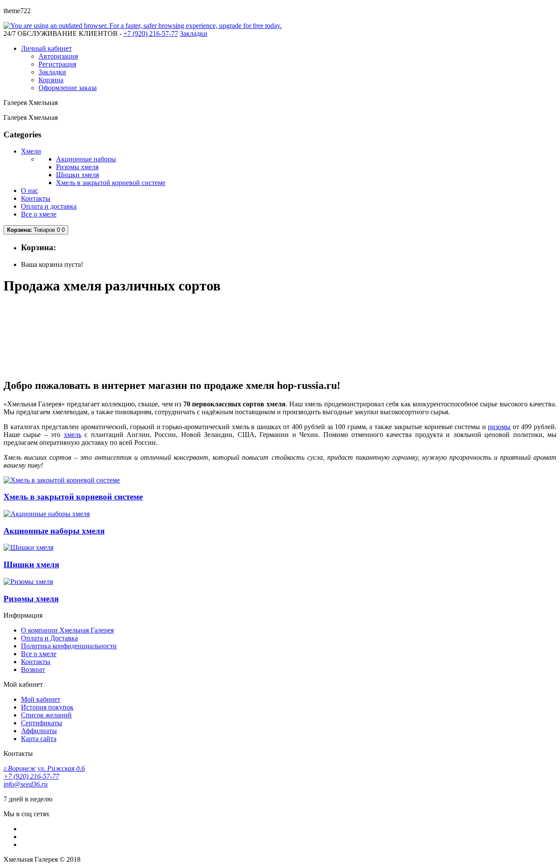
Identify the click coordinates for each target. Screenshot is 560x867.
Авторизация (58, 56)
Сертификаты (41, 723)
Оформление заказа (67, 87)
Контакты (35, 198)
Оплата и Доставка (49, 638)
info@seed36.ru (26, 784)
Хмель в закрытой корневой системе (110, 182)
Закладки (52, 72)
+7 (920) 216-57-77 (31, 776)
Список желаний (46, 715)
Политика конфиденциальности (69, 646)
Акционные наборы (86, 159)
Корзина (50, 80)
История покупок (47, 707)
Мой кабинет (40, 699)
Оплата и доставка (49, 206)
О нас (29, 190)
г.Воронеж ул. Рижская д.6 (44, 768)
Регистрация (57, 64)
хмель (72, 434)
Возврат (33, 669)
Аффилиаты (39, 730)
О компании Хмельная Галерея (67, 630)
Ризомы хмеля (77, 167)
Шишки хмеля (77, 174)
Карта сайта (38, 738)
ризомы (499, 426)
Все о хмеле (38, 214)
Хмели (31, 151)
